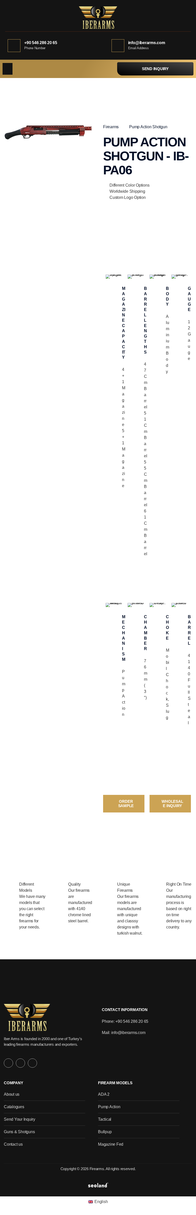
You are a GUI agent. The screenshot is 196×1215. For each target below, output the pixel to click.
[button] (8, 69)
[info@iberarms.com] (118, 45)
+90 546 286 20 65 (40, 43)
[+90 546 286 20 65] (14, 45)
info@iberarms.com (146, 43)
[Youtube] (32, 1063)
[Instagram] (8, 1063)
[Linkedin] (20, 1063)
